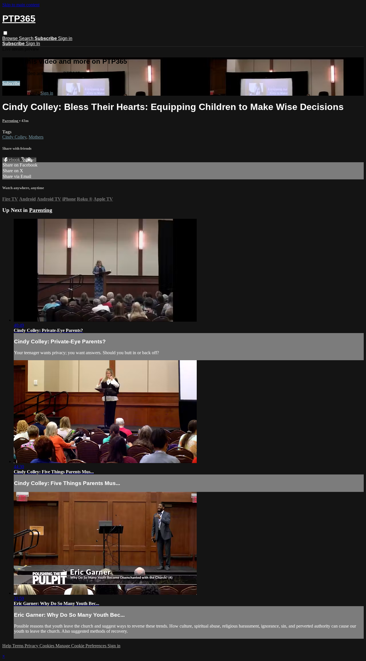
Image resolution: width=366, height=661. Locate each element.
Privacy (32, 645)
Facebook (11, 159)
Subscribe (11, 83)
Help (7, 645)
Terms (18, 645)
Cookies (47, 645)
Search (27, 38)
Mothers (36, 137)
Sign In (33, 43)
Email (31, 159)
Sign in (65, 38)
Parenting (10, 121)
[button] (5, 33)
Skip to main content (20, 4)
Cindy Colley (14, 137)
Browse (10, 38)
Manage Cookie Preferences (81, 645)
